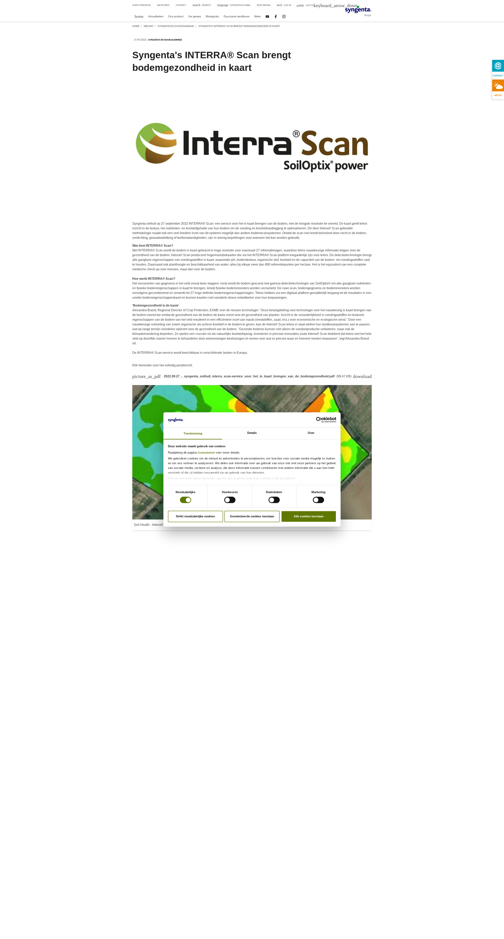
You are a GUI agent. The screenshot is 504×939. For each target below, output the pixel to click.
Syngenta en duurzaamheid (176, 26)
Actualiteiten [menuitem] (155, 16)
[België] (358, 9)
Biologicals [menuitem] (212, 16)
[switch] (229, 500)
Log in (284, 5)
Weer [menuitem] (257, 16)
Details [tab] (252, 432)
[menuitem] (139, 16)
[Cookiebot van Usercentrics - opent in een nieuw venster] (319, 420)
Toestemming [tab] (192, 433)
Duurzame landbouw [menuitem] (236, 16)
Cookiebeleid (206, 452)
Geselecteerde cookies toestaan (252, 516)
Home (135, 26)
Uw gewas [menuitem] (194, 16)
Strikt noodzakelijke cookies (195, 516)
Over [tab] (311, 432)
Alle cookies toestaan (308, 516)
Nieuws (148, 26)
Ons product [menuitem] (175, 16)
